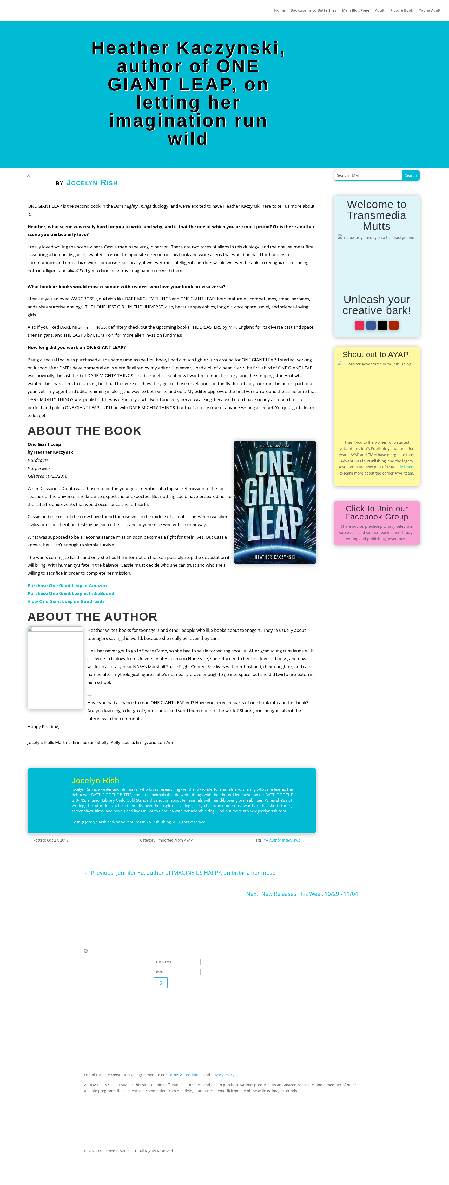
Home (279, 11)
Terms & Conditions (185, 1074)
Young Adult (430, 11)
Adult (380, 11)
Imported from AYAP (175, 840)
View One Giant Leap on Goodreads (66, 601)
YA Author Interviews (282, 840)
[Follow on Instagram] (359, 325)
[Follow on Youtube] (394, 325)
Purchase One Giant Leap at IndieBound (71, 593)
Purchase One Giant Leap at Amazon (67, 585)
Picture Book (401, 11)
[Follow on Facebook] (371, 325)
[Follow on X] (382, 325)
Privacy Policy (222, 1074)
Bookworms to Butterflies (313, 11)
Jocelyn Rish (92, 182)
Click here (406, 466)
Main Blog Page (355, 11)
